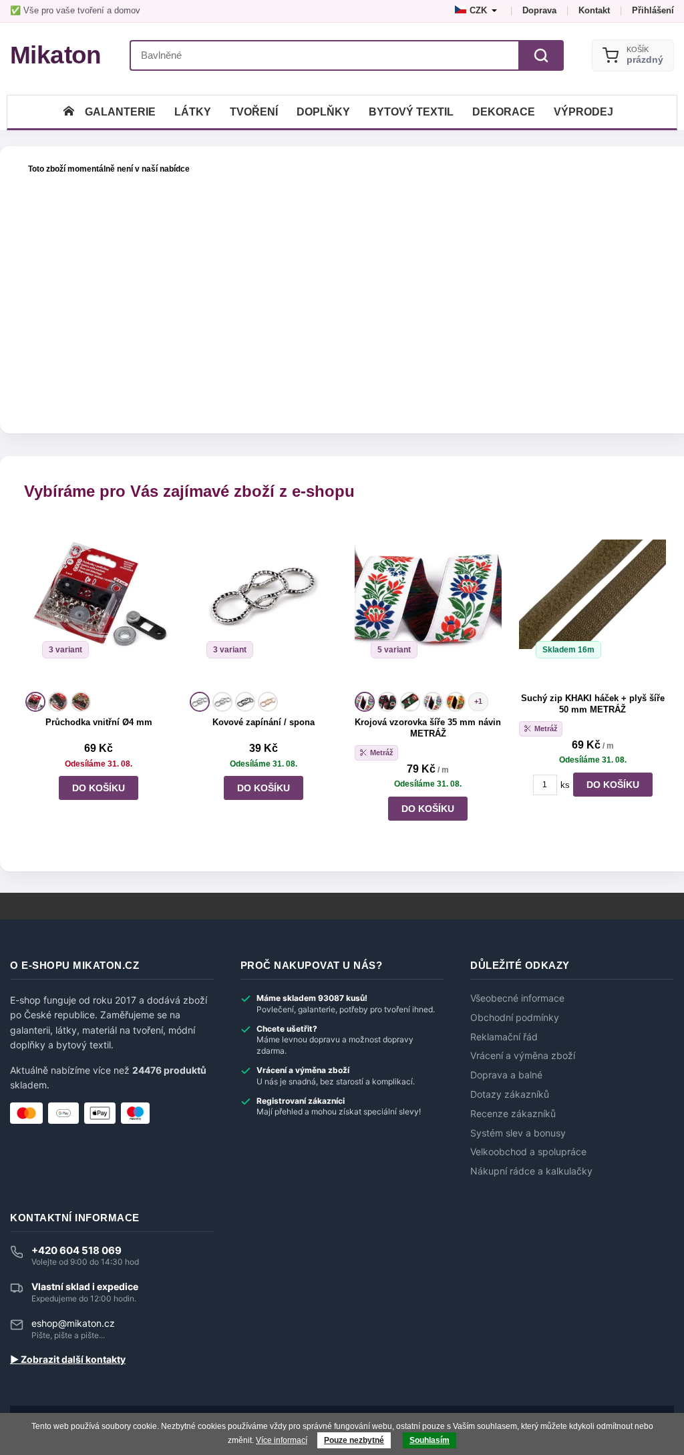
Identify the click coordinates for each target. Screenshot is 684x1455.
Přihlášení (653, 10)
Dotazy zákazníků (509, 1094)
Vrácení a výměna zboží (522, 1055)
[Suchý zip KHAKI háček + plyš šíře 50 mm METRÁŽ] (592, 604)
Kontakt (594, 10)
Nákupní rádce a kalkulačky (531, 1171)
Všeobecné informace (517, 998)
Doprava (539, 10)
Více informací (281, 1440)
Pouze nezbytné (354, 1440)
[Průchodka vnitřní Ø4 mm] (98, 604)
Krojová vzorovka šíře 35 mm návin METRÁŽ (428, 728)
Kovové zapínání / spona (263, 722)
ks (565, 785)
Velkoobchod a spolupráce (528, 1152)
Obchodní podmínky (514, 1017)
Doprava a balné (506, 1075)
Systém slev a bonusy (518, 1133)
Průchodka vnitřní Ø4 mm (98, 722)
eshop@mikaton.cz (73, 1323)
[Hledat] (541, 55)
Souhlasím (429, 1440)
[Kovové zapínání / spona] (263, 604)
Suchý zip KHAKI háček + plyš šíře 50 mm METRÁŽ (593, 703)
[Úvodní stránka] (68, 111)
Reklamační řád (504, 1037)
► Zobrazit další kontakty (68, 1359)
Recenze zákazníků (513, 1113)
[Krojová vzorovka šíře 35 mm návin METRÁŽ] (428, 604)
